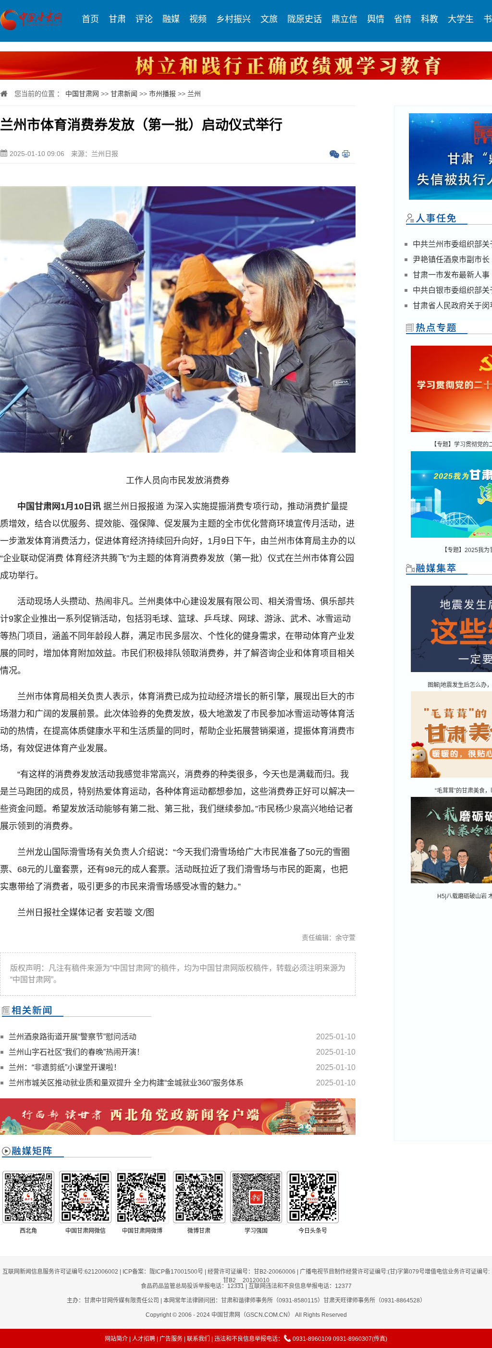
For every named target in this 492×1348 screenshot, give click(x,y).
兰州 (194, 93)
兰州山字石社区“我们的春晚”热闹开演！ (76, 1052)
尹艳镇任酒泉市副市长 (451, 259)
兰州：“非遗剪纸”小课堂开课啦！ (65, 1067)
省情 (402, 19)
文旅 (269, 19)
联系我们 (198, 1339)
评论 (144, 19)
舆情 (375, 19)
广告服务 (171, 1339)
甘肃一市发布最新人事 (451, 275)
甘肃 (117, 19)
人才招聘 (143, 1339)
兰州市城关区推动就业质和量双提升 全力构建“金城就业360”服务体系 (126, 1083)
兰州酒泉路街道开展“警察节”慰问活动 (72, 1037)
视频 (198, 19)
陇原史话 (304, 19)
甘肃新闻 (124, 93)
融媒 (171, 19)
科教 (429, 19)
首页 (90, 19)
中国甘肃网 (82, 93)
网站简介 (116, 1339)
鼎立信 (344, 19)
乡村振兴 (233, 19)
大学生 (461, 19)
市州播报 (162, 93)
